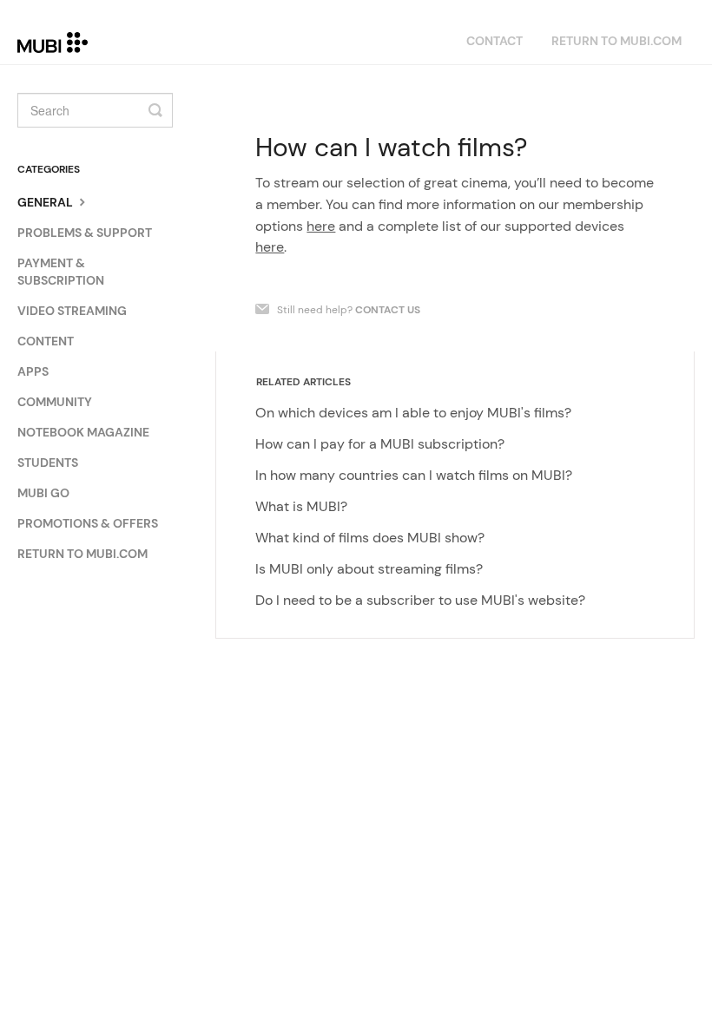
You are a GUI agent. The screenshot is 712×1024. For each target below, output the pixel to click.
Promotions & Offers (87, 523)
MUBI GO (43, 493)
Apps (33, 371)
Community (54, 402)
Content (45, 341)
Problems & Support (84, 232)
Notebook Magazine (83, 432)
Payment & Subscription (60, 271)
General (46, 202)
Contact (494, 41)
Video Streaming (72, 310)
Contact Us (387, 310)
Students (47, 462)
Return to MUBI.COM (616, 41)
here (321, 226)
